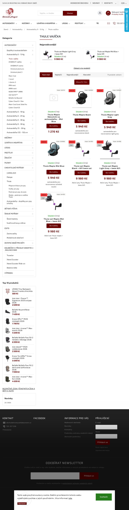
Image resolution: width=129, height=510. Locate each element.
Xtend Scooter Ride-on (16, 263)
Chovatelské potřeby (14, 168)
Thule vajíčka (13, 59)
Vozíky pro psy (14, 189)
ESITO (7, 228)
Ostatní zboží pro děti (14, 243)
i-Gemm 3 (12, 82)
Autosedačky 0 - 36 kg (16, 120)
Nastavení (22, 503)
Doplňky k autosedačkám (17, 50)
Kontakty (108, 3)
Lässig (7, 148)
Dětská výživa (11, 209)
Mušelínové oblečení (15, 238)
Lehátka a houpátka (13, 142)
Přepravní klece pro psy (17, 186)
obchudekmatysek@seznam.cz (18, 423)
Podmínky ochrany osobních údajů (78, 433)
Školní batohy (12, 219)
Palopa (9, 177)
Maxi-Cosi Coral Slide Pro (18, 104)
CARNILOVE (11, 173)
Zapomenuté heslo (102, 450)
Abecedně (86, 75)
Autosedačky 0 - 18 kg (15, 112)
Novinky (96, 3)
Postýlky (9, 153)
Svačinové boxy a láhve (16, 223)
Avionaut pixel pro (17, 69)
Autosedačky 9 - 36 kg (16, 124)
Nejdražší (58, 75)
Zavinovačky (12, 233)
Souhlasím (104, 497)
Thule (9, 181)
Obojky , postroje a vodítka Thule (18, 196)
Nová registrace (101, 447)
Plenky (8, 163)
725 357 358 (11, 426)
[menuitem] (11, 23)
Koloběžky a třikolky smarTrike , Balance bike (19, 249)
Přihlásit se (102, 442)
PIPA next (12, 85)
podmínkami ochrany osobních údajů (77, 483)
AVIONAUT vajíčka (15, 62)
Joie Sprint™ (13, 95)
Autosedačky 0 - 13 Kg (15, 54)
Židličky (8, 158)
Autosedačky (10, 45)
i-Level (11, 79)
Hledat (70, 13)
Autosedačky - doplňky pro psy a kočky (19, 202)
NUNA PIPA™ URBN (16, 92)
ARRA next (13, 88)
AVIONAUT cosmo (17, 66)
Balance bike (12, 268)
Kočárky (8, 138)
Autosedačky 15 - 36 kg (16, 128)
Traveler (10, 255)
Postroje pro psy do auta (17, 192)
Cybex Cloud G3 (14, 107)
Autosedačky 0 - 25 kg (16, 116)
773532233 (7, 430)
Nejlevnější (46, 75)
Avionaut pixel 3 (16, 72)
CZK (123, 3)
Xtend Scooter (12, 259)
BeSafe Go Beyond (15, 98)
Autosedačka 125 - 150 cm (17, 132)
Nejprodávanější (72, 75)
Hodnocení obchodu (79, 3)
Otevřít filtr (82, 82)
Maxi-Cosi (12, 76)
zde (70, 498)
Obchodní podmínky (72, 437)
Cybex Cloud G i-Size (16, 101)
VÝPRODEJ (9, 273)
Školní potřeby (11, 214)
